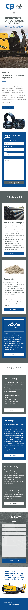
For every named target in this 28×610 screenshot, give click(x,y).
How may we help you (10, 158)
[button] (14, 13)
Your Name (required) (10, 140)
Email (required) (8, 146)
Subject (6, 152)
